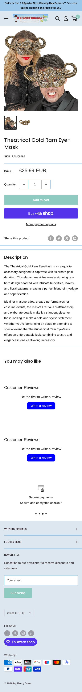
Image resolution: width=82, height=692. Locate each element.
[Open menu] (6, 18)
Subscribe (18, 593)
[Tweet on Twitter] (67, 238)
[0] (74, 18)
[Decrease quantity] (23, 184)
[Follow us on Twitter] (15, 633)
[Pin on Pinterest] (59, 238)
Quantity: (10, 184)
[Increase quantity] (46, 184)
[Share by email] (75, 238)
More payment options (41, 224)
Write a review (41, 406)
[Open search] (57, 18)
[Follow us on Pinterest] (31, 633)
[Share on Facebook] (51, 238)
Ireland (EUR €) (15, 613)
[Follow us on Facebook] (7, 633)
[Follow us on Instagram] (23, 633)
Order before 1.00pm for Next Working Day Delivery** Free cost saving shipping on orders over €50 (41, 5)
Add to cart (41, 200)
